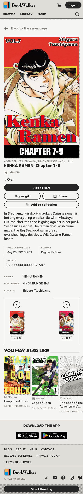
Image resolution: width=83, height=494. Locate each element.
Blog (8, 449)
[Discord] (55, 477)
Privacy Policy (48, 456)
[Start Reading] (41, 97)
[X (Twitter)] (46, 477)
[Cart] (59, 5)
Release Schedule (18, 456)
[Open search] (77, 14)
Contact (48, 449)
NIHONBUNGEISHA (35, 283)
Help (33, 449)
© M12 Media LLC (14, 478)
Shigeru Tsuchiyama (36, 290)
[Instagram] (71, 477)
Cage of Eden (41, 403)
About (21, 449)
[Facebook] (63, 477)
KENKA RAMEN (32, 276)
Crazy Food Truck (16, 401)
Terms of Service (18, 462)
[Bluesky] (80, 477)
